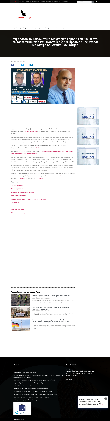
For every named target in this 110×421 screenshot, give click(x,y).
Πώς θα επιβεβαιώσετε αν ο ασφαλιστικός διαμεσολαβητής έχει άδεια (31, 383)
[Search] (93, 2)
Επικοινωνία (94, 28)
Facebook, (23, 178)
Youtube (41, 178)
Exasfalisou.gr (15, 202)
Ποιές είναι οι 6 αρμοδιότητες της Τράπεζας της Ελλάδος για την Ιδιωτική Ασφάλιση (35, 380)
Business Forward (41, 148)
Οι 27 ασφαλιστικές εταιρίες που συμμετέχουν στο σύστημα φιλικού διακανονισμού (35, 394)
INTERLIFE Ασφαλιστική (17, 185)
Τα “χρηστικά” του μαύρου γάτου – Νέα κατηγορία (26, 400)
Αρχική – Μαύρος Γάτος (19, 28)
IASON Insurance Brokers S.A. (19, 209)
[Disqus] (43, 259)
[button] (15, 65)
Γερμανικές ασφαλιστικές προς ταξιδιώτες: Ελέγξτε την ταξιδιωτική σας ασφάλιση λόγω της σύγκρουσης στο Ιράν (50, 320)
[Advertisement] (68, 14)
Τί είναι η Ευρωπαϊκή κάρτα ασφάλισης (23, 385)
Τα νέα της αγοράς (35, 28)
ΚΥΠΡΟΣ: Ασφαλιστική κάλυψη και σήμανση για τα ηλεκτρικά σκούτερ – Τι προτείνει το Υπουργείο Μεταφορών (51, 296)
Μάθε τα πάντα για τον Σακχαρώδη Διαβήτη (24, 372)
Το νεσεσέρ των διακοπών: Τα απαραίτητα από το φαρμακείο (29, 369)
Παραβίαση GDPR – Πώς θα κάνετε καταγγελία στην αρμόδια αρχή (30, 388)
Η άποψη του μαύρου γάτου (51, 28)
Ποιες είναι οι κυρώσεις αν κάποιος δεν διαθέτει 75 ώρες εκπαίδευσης (31, 397)
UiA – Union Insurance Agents (19, 213)
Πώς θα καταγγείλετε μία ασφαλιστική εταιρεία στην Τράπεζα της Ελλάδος (32, 391)
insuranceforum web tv (61, 176)
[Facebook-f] (96, 1)
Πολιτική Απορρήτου (18, 419)
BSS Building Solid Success (18, 195)
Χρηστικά (83, 28)
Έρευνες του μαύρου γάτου (70, 28)
